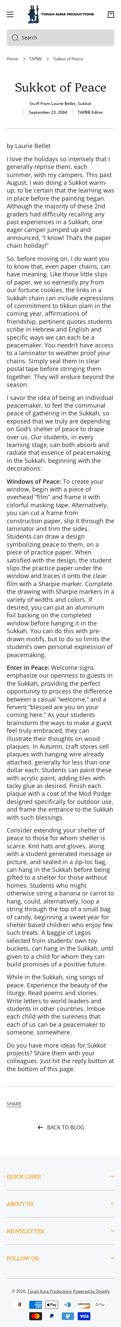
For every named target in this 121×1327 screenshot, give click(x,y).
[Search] (12, 37)
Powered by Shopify (91, 1291)
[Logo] (60, 14)
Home (12, 59)
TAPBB (35, 59)
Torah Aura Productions (50, 1291)
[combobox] (60, 37)
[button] (111, 14)
